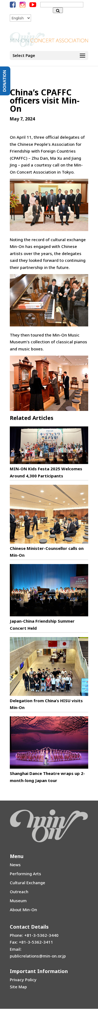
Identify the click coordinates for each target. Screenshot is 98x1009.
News (15, 864)
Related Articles (31, 418)
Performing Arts (25, 873)
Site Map (18, 986)
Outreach (19, 891)
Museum (18, 900)
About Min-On (23, 909)
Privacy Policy (23, 979)
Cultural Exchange (27, 882)
